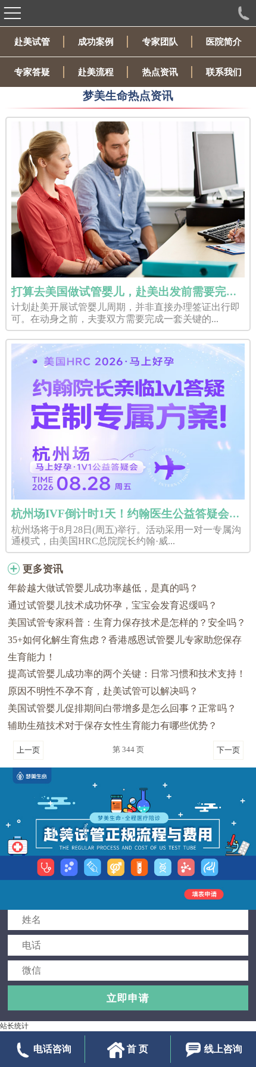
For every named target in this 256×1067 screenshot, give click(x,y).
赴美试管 (32, 41)
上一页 (28, 749)
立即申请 (128, 998)
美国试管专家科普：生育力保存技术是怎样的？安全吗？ (127, 622)
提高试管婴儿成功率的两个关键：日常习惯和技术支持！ (127, 674)
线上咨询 (223, 1049)
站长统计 (14, 1026)
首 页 (137, 1049)
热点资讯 (160, 72)
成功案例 (96, 41)
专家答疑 (32, 72)
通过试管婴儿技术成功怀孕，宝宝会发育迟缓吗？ (112, 605)
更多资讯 (43, 569)
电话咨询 (52, 1049)
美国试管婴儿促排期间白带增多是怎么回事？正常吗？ (122, 708)
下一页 (228, 749)
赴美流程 (96, 72)
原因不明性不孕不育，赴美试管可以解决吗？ (103, 691)
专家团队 (160, 41)
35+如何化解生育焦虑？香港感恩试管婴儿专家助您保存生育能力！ (125, 648)
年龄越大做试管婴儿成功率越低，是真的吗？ (103, 588)
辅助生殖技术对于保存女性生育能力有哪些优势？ (112, 725)
